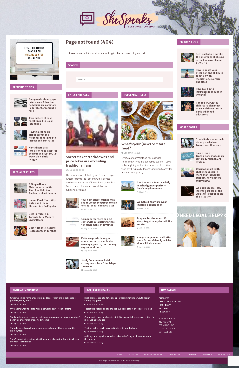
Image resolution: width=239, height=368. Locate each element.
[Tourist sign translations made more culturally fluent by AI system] (187, 156)
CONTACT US (165, 332)
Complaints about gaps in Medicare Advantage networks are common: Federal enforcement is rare (42, 105)
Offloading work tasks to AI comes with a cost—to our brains (40, 308)
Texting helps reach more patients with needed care (111, 328)
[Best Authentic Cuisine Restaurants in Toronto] (20, 231)
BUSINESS (164, 298)
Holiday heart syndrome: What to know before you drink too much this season (117, 337)
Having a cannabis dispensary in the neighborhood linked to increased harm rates (42, 136)
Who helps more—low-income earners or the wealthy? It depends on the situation (209, 192)
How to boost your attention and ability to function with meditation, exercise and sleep (209, 76)
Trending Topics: (23, 87)
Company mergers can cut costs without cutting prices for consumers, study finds (98, 222)
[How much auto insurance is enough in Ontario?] (187, 92)
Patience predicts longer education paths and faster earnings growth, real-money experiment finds (98, 243)
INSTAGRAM (165, 322)
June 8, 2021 (144, 228)
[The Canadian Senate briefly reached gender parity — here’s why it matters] (127, 186)
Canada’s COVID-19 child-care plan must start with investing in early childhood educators (209, 108)
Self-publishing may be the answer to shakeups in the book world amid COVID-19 (210, 58)
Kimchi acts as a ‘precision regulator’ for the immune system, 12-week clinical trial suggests (43, 153)
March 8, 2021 (145, 192)
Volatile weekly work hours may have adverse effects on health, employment (42, 329)
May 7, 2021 (144, 208)
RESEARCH (164, 312)
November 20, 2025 (95, 304)
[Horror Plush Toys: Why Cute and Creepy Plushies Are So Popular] (20, 203)
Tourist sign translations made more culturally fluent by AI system (210, 157)
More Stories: (189, 127)
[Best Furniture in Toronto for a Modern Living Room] (20, 217)
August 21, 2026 (76, 170)
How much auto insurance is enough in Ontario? (209, 91)
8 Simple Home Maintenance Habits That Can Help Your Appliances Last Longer (42, 189)
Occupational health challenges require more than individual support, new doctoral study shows (209, 175)
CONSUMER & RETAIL (170, 301)
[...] (87, 190)
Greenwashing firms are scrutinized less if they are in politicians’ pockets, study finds (43, 299)
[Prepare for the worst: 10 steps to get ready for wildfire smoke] (127, 222)
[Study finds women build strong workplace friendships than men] (72, 264)
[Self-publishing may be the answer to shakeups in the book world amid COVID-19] (187, 57)
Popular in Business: (26, 290)
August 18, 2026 (19, 345)
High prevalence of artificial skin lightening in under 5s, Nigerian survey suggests (117, 299)
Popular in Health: (99, 290)
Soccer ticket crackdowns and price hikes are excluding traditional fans (90, 161)
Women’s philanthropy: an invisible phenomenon (152, 203)
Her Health (174, 355)
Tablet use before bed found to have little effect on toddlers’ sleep (118, 308)
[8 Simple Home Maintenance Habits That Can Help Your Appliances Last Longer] (20, 188)
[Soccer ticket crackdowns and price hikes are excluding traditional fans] (92, 127)
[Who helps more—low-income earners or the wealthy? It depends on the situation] (187, 191)
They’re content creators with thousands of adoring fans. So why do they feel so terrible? (44, 340)
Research (207, 355)
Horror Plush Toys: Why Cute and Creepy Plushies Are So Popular (42, 203)
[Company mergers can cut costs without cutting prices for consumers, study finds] (72, 222)
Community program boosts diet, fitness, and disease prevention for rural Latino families (119, 318)
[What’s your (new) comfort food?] (147, 120)
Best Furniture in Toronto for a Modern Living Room (41, 216)
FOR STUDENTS (167, 318)
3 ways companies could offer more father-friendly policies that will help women (154, 240)
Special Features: (24, 172)
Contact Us (224, 355)
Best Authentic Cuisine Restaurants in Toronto (42, 229)
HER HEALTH (165, 305)
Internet (191, 355)
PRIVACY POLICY (167, 328)
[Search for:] (119, 79)
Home (119, 355)
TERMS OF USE (166, 325)
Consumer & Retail (153, 355)
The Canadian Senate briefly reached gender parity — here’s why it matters (153, 185)
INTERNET (164, 308)
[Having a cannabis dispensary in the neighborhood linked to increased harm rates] (20, 135)
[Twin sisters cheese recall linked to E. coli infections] (20, 121)
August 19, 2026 (19, 304)
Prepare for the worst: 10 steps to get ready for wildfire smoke (154, 221)
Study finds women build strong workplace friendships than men (98, 263)
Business (133, 355)
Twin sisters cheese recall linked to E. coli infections (41, 121)
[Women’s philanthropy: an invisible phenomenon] (127, 205)
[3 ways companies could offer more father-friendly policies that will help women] (127, 241)
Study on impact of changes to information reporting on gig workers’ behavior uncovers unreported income (45, 318)
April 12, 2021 (144, 247)
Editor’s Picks (189, 42)
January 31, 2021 (132, 153)
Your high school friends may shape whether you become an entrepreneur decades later (99, 202)
